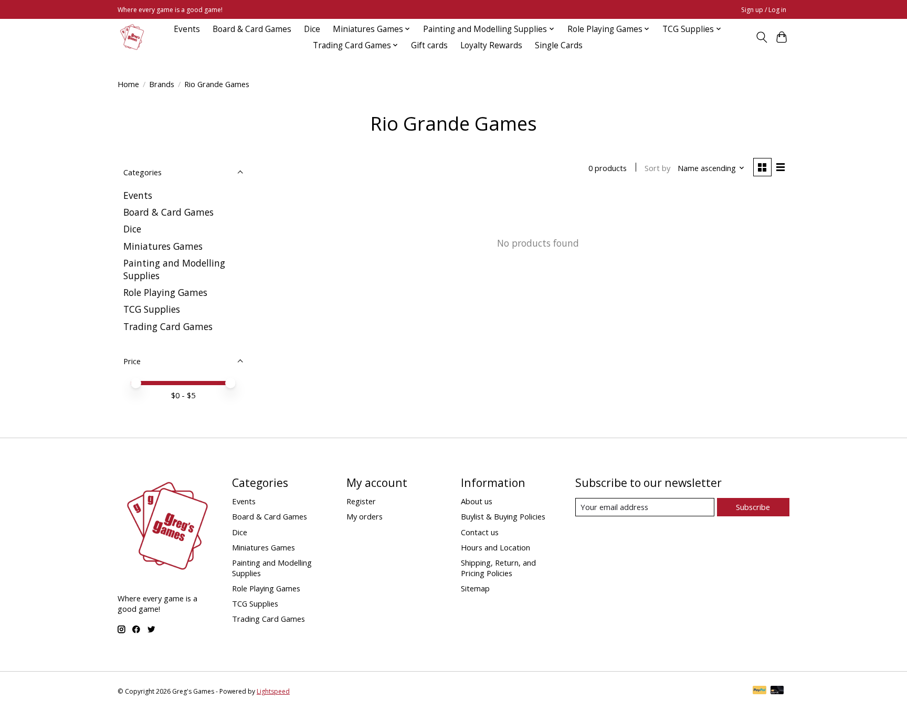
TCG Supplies (151, 309)
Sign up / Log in (763, 9)
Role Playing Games (165, 292)
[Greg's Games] (132, 37)
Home (128, 84)
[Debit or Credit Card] (777, 691)
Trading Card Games (168, 326)
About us (476, 501)
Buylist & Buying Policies (503, 516)
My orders (364, 516)
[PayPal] (759, 691)
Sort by (657, 168)
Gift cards (429, 45)
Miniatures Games (163, 246)
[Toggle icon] (761, 37)
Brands (161, 84)
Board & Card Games (252, 29)
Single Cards (559, 45)
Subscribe (753, 507)
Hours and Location (495, 547)
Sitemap (475, 588)
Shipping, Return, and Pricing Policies (498, 567)
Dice (312, 29)
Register (361, 501)
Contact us (480, 532)
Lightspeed (273, 691)
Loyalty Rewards (491, 45)
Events (187, 29)
